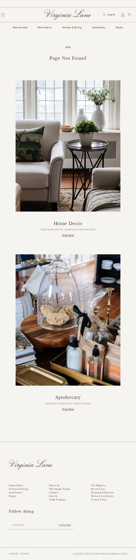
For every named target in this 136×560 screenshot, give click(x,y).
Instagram (14, 554)
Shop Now (68, 235)
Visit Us (53, 496)
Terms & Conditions (102, 496)
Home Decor (45, 27)
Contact (53, 492)
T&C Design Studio (59, 489)
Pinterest (25, 554)
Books (119, 27)
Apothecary (99, 27)
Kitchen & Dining (72, 27)
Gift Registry (98, 485)
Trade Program (57, 500)
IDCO (124, 554)
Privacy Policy (99, 500)
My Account (98, 489)
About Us (54, 485)
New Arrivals (20, 27)
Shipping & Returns (102, 492)
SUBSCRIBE (65, 525)
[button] (109, 15)
